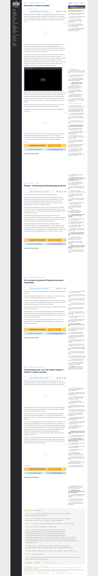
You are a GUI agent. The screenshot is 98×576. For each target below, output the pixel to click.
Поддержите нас (76, 7)
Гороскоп (27, 526)
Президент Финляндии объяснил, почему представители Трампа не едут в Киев (76, 233)
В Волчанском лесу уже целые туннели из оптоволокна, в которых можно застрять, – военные (76, 137)
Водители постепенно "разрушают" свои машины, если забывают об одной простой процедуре (76, 336)
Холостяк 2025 (60, 550)
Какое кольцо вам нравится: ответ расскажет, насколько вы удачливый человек (76, 308)
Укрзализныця (47, 520)
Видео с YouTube (16, 35)
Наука (14, 21)
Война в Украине (29, 510)
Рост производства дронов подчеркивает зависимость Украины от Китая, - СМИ (75, 402)
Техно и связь (15, 23)
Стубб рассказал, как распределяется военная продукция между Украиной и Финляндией (75, 211)
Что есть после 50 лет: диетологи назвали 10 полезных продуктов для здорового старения (76, 132)
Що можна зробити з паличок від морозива (39, 529)
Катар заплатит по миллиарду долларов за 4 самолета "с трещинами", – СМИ (76, 117)
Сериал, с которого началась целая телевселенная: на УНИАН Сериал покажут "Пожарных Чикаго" (76, 393)
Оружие (14, 25)
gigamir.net (26, 142)
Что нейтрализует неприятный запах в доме (34, 537)
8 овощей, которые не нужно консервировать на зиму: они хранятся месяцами (75, 242)
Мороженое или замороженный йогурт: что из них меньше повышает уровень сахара (75, 141)
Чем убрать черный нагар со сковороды (68, 537)
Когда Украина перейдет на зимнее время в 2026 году (36, 515)
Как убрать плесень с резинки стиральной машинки (35, 533)
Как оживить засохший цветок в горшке (71, 540)
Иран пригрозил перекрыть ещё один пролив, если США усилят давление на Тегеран (76, 458)
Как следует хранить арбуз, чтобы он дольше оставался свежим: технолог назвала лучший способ (76, 418)
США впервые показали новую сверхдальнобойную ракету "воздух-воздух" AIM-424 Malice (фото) (75, 487)
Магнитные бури (70, 523)
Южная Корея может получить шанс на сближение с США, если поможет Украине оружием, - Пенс (76, 179)
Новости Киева (67, 513)
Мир (13, 16)
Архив (14, 42)
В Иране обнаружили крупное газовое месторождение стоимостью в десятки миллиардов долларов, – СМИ (75, 110)
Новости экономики (30, 518)
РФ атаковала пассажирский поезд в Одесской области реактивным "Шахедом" (76, 491)
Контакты (14, 45)
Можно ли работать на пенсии (31, 520)
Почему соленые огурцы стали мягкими (67, 539)
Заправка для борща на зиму (31, 559)
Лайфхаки (27, 530)
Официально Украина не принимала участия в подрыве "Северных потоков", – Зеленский (76, 246)
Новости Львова (60, 513)
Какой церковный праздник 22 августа (61, 545)
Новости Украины (29, 513)
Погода (14, 32)
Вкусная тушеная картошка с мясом (72, 557)
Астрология (70, 550)
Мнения (14, 39)
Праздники (34, 550)
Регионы (14, 19)
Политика (14, 13)
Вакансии (14, 44)
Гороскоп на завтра (34, 526)
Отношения (51, 550)
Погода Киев (36, 523)
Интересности (15, 31)
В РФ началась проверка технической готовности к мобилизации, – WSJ (76, 324)
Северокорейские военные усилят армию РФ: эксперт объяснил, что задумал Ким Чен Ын (76, 406)
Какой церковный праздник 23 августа (33, 547)
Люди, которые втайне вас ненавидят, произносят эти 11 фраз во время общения (75, 20)
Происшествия (16, 27)
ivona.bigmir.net (27, 465)
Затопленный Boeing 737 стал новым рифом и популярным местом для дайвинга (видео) (76, 348)
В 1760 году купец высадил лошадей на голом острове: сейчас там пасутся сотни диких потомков (76, 422)
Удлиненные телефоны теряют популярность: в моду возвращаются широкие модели (75, 414)
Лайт (14, 24)
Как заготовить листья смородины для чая (57, 529)
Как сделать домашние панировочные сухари (56, 533)
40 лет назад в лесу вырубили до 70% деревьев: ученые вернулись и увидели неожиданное (76, 389)
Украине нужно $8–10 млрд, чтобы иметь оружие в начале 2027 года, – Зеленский (76, 215)
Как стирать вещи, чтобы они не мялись (51, 537)
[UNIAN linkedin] (47, 562)
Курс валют (49, 518)
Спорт (14, 20)
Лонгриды (15, 40)
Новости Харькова (52, 513)
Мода (75, 550)
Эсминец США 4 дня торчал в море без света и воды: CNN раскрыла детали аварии (76, 352)
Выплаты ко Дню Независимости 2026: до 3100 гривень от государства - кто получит (76, 251)
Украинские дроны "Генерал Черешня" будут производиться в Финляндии (75, 207)
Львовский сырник (34, 557)
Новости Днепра (45, 513)
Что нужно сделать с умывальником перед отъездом (53, 531)
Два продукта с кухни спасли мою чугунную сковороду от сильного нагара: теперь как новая (76, 229)
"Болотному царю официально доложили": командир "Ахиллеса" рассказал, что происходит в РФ (75, 95)
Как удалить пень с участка (30, 542)
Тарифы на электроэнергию (56, 520)
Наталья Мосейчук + (38, 510)
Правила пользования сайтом (30, 573)
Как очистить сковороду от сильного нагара (53, 540)
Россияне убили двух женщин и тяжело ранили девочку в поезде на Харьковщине (75, 195)
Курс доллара (38, 518)
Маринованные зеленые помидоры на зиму (47, 557)
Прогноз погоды (29, 523)
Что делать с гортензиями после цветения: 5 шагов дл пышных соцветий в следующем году (76, 99)
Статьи (14, 36)
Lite (26, 550)
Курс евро (44, 518)
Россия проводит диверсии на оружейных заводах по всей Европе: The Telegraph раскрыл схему (76, 439)
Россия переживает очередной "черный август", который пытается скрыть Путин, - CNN (76, 312)
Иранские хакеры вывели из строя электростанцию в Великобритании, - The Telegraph (76, 340)
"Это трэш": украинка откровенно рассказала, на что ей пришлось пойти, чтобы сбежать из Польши (76, 398)
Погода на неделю (50, 523)
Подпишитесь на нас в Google (40, 11)
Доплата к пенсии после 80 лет (58, 518)
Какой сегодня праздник (30, 545)
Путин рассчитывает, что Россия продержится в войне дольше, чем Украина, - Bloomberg (75, 427)
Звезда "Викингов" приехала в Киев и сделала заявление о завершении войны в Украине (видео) (76, 367)
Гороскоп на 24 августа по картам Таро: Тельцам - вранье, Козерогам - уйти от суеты (76, 304)
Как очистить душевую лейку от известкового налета (55, 535)
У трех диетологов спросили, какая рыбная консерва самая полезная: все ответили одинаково (76, 329)
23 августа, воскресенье (75, 103)
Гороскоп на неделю (43, 526)
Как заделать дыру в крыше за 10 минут (33, 539)
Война (14, 10)
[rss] (56, 562)
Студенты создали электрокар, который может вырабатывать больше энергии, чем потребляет (75, 25)
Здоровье (15, 28)
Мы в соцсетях (70, 573)
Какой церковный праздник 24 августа (49, 547)
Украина (14, 12)
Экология (14, 17)
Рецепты (29, 550)
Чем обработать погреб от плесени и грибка (34, 531)
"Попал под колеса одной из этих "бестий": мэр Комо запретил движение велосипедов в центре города (76, 79)
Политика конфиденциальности (44, 573)
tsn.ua (25, 326)
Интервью (15, 37)
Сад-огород (28, 554)
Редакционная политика (61, 573)
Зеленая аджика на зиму (43, 559)
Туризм (14, 30)
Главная (14, 9)
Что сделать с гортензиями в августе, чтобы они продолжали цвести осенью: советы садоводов (75, 183)
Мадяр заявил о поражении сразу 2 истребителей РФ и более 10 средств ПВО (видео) (76, 432)
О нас (53, 573)
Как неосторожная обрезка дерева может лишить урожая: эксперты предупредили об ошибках (76, 29)
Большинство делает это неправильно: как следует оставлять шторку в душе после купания (75, 86)
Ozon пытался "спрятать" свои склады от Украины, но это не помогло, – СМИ (76, 122)
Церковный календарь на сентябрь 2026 (45, 545)
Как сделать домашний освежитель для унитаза (34, 540)
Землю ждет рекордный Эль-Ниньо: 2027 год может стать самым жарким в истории (76, 495)
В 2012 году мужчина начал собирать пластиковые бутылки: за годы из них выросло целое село (76, 154)
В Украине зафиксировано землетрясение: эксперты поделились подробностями (75, 91)
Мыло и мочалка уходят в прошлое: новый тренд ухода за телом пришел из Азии (76, 187)
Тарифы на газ (68, 518)
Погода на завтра (42, 523)
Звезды (46, 550)
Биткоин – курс (41, 520)
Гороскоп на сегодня (52, 526)
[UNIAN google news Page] (49, 562)
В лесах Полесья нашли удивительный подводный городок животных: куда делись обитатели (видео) (76, 453)
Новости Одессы (37, 513)
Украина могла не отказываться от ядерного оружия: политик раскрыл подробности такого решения (76, 363)
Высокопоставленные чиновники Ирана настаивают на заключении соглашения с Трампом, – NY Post (76, 145)
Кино (55, 550)
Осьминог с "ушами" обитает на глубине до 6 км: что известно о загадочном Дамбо (76, 295)
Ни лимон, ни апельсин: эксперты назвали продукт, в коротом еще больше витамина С (76, 199)
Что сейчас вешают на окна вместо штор (50, 539)
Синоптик (65, 523)
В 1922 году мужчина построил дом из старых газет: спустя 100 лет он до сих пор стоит (76, 300)
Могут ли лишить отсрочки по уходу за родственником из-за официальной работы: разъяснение (76, 320)
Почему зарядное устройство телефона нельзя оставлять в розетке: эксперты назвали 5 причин (75, 150)
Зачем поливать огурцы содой (38, 554)
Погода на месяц (58, 523)
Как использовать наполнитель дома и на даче (34, 535)
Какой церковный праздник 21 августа (65, 547)
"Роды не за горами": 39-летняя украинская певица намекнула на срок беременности (75, 503)
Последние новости (75, 11)
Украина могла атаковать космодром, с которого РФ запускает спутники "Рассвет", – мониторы (75, 238)
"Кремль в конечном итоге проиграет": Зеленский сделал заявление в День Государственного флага (76, 462)
